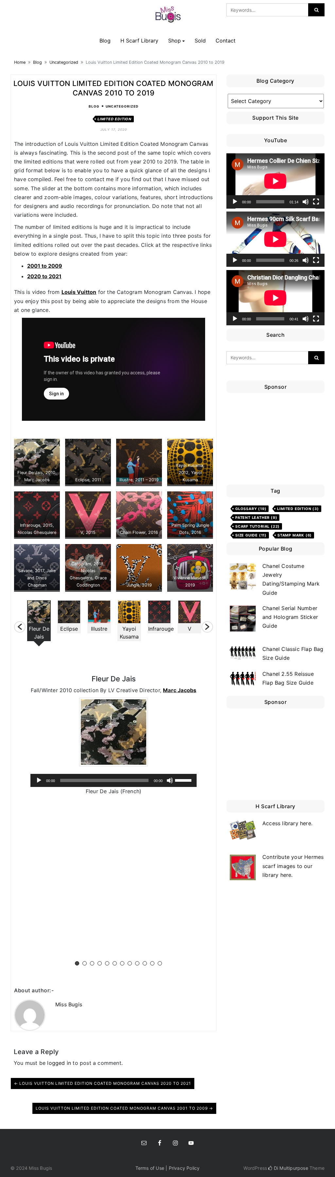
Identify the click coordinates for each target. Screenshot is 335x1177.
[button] (20, 627)
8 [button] (130, 963)
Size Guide (251, 535)
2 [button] (84, 963)
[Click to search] (316, 9)
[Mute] (170, 780)
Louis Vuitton (79, 292)
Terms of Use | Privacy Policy (167, 1168)
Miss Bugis (68, 1004)
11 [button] (152, 963)
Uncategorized (63, 62)
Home (20, 62)
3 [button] (92, 963)
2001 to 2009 (44, 266)
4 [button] (99, 963)
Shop (174, 40)
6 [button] (115, 963)
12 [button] (160, 963)
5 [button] (107, 963)
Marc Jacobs (179, 690)
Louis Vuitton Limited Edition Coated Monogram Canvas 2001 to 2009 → (124, 1108)
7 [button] (122, 963)
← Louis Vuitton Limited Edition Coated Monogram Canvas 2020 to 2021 (102, 1083)
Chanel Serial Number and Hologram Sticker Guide (290, 617)
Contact (226, 40)
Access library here (286, 823)
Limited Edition (114, 119)
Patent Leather (256, 517)
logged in (59, 1063)
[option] (39, 623)
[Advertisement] (277, 440)
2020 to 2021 (44, 276)
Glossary (250, 508)
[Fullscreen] (316, 201)
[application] (113, 780)
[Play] (39, 780)
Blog (105, 40)
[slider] (184, 780)
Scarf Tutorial (257, 526)
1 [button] (77, 963)
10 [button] (145, 963)
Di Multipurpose (290, 1168)
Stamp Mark (294, 535)
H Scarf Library (139, 40)
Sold (200, 40)
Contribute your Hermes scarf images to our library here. (293, 866)
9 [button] (137, 963)
